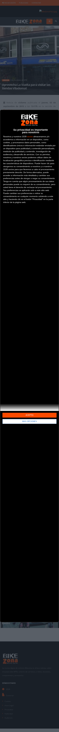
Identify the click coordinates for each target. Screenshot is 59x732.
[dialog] (29, 366)
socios (30, 136)
